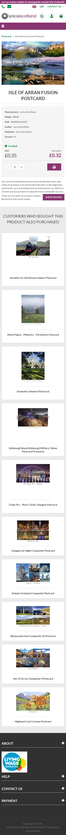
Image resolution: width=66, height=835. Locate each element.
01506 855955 (4, 6)
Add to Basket (54, 166)
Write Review (53, 197)
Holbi (42, 827)
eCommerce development (21, 827)
